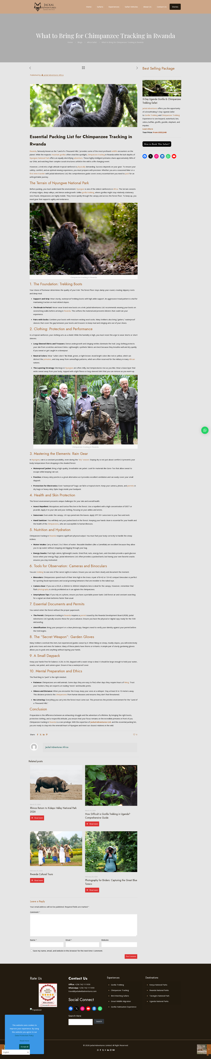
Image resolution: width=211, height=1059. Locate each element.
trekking (40, 572)
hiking (126, 682)
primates (47, 359)
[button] (205, 430)
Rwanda (33, 151)
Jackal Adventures (149, 108)
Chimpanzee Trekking (171, 115)
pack (127, 173)
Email (69, 940)
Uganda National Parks (159, 1001)
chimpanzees (53, 524)
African (132, 359)
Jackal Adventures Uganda (48, 991)
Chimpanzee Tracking (120, 990)
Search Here (75, 1015)
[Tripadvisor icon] (113, 1050)
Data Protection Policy (24, 1035)
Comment (35, 912)
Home (70, 42)
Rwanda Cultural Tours (41, 874)
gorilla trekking (88, 192)
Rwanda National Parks (159, 990)
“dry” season (83, 459)
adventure (78, 158)
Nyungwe (80, 189)
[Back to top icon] (201, 1055)
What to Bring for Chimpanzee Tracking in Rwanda (122, 42)
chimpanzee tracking (96, 154)
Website (105, 940)
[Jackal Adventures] (44, 6)
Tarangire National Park (159, 996)
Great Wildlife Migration (121, 1001)
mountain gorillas (59, 154)
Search (99, 1021)
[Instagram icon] (111, 1050)
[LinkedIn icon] (108, 1050)
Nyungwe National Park (39, 158)
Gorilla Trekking (151, 115)
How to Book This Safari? (157, 144)
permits (130, 485)
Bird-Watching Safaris (120, 996)
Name (33, 940)
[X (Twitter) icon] (103, 1050)
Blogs (80, 42)
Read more (24, 1040)
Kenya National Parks (158, 984)
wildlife (114, 151)
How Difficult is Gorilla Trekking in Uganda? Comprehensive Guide (107, 816)
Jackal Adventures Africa (53, 75)
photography (43, 589)
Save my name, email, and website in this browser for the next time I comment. (68, 950)
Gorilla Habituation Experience (123, 1007)
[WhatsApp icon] (98, 1050)
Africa (115, 189)
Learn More (147, 129)
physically (81, 166)
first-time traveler (37, 173)
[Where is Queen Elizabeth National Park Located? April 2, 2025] (204, 1049)
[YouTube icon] (105, 1050)
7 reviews (48, 997)
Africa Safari (92, 42)
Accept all (24, 1047)
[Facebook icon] (100, 1050)
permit (83, 615)
